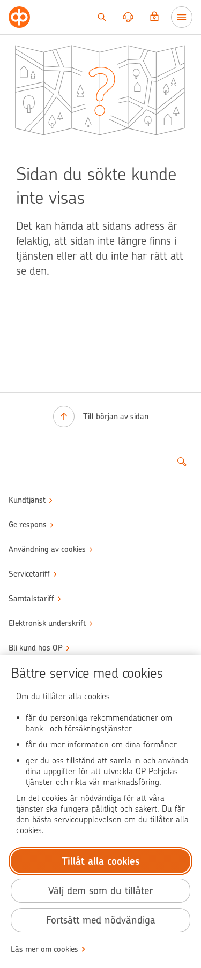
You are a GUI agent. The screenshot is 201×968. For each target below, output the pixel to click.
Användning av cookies (47, 549)
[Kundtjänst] (128, 17)
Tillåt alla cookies (101, 861)
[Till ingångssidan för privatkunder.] (19, 17)
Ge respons (28, 525)
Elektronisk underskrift (47, 623)
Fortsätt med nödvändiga (100, 920)
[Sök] (102, 17)
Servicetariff (29, 574)
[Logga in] (154, 17)
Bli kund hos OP (36, 648)
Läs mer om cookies (44, 949)
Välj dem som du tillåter (100, 890)
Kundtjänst (27, 500)
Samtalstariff (31, 598)
